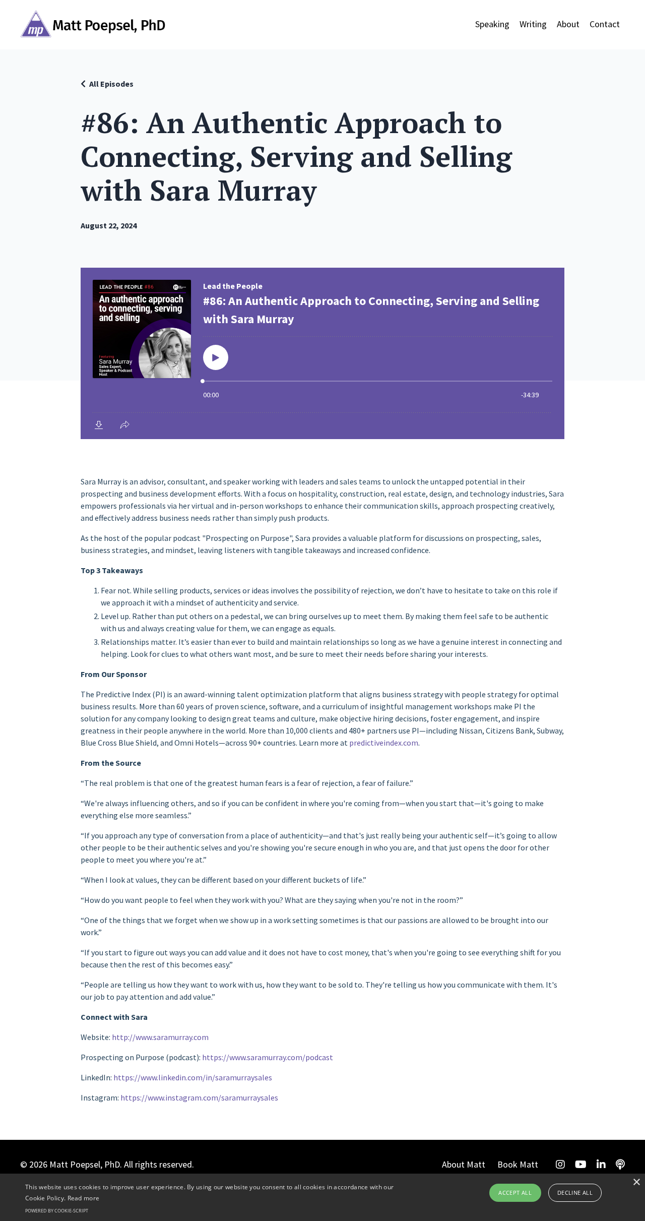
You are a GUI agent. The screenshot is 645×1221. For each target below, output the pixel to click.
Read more (84, 1198)
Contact (605, 24)
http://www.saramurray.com (160, 1037)
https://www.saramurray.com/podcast (267, 1057)
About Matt (463, 1164)
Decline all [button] (575, 1192)
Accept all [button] (515, 1192)
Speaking (492, 24)
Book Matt (517, 1164)
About (568, 24)
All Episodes (111, 84)
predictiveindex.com (383, 743)
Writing (533, 24)
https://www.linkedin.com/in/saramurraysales (192, 1077)
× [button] (636, 1182)
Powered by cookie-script (56, 1210)
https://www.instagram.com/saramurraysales (199, 1097)
